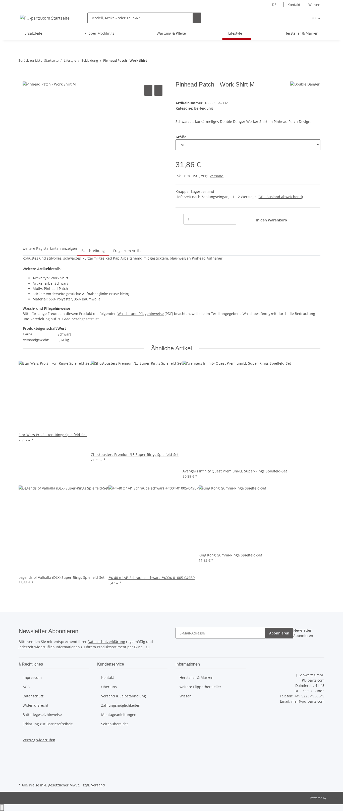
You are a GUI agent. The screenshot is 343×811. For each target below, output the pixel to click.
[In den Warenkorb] (27, 78)
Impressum (32, 677)
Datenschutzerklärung (106, 641)
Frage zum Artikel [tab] (128, 250)
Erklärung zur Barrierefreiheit (48, 723)
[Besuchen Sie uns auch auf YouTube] (23, 764)
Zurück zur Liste (30, 60)
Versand (216, 176)
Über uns (109, 686)
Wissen (314, 4)
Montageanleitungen (118, 714)
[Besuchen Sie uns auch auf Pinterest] (23, 770)
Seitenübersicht (114, 723)
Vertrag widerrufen (39, 740)
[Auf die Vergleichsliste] (148, 90)
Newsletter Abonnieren (303, 633)
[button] (294, 18)
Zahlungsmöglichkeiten (120, 705)
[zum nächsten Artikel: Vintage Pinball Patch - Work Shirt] (160, 61)
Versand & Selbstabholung (123, 696)
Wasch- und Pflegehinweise (141, 313)
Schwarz (65, 334)
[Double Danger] (305, 83)
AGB (26, 686)
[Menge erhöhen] (240, 219)
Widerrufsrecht (35, 705)
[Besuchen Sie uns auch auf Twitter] (23, 758)
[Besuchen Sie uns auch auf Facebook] (23, 752)
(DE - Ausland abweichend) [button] (280, 196)
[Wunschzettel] (302, 18)
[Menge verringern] (180, 219)
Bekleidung (203, 108)
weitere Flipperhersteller (200, 686)
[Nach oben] (2, 807)
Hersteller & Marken (301, 33)
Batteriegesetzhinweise (42, 714)
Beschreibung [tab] (93, 250)
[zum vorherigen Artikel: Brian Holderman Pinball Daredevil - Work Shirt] (151, 61)
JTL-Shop (333, 798)
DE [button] (274, 4)
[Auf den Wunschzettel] (158, 90)
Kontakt (294, 4)
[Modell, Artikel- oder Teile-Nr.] (197, 18)
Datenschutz (33, 696)
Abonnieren (279, 633)
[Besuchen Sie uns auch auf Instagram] (23, 775)
